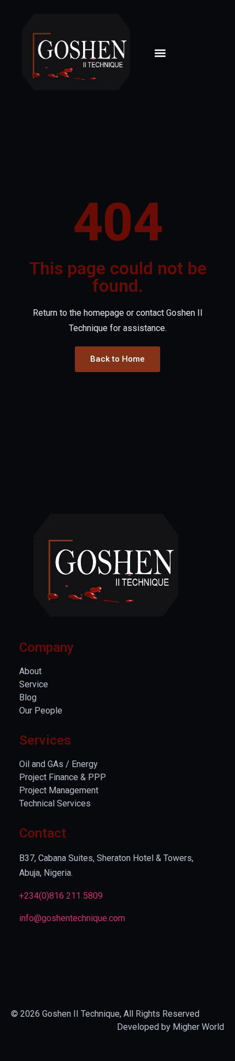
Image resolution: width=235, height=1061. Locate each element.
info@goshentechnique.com (72, 918)
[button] (160, 53)
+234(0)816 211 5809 (61, 896)
